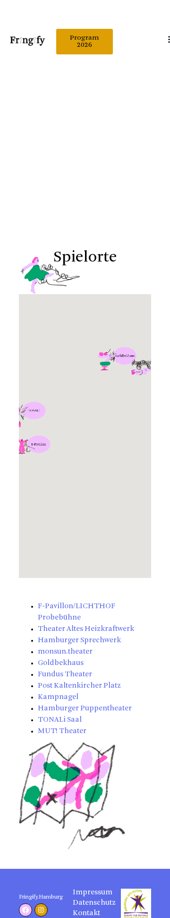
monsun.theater (65, 652)
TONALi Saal (60, 720)
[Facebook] (25, 910)
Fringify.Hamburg (41, 897)
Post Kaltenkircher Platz (79, 686)
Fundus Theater (65, 674)
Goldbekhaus (61, 663)
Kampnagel (58, 697)
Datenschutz (87, 903)
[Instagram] (41, 910)
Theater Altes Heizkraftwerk (86, 629)
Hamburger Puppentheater (85, 708)
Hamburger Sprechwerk (79, 640)
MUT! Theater (62, 731)
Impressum (87, 892)
